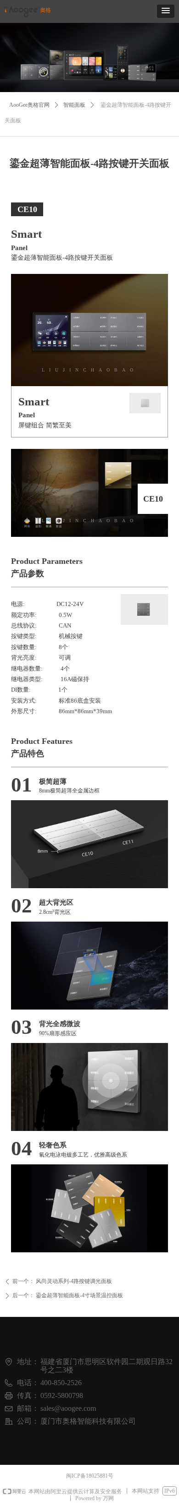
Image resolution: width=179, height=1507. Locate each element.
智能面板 (74, 105)
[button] (165, 11)
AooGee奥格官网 (29, 105)
